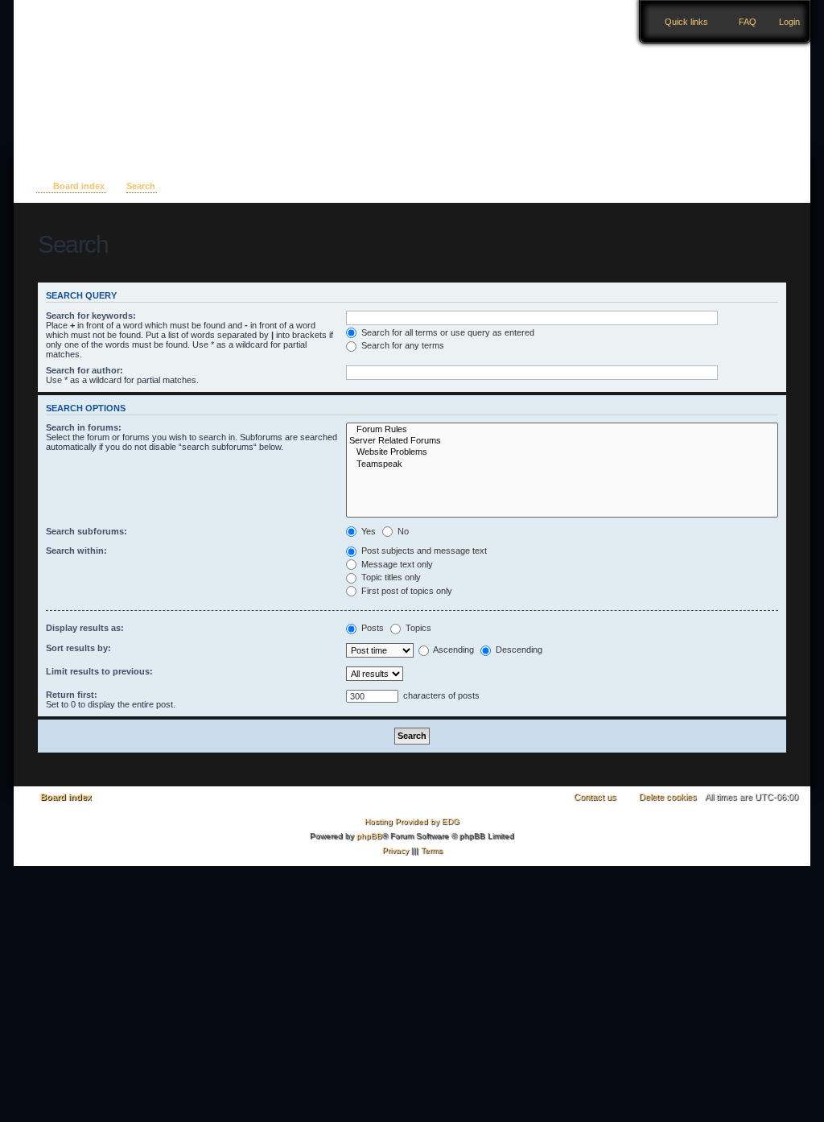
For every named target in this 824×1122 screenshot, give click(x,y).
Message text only (396, 564)
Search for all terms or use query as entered (446, 332)
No (402, 531)
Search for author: (84, 370)
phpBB (369, 835)
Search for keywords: (91, 315)
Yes (367, 531)
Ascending (452, 649)
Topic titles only (390, 577)
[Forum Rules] (562, 429)
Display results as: (85, 628)
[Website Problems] (562, 452)
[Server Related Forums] (562, 441)
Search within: (76, 550)
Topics (417, 628)
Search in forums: (84, 427)
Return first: (71, 694)
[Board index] (115, 67)
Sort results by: (78, 648)
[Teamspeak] (562, 464)
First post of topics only (405, 591)
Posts (371, 628)
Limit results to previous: (99, 671)
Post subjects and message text (423, 550)
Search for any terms (401, 345)
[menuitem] (782, 21)
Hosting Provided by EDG (412, 821)
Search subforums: (86, 531)
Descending (517, 649)
